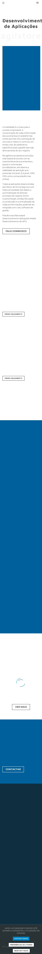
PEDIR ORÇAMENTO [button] (13, 314)
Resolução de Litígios (12, 912)
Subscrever (10, 866)
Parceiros (6, 901)
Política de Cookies (11, 908)
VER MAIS (21, 707)
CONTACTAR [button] (13, 769)
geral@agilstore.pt (13, 836)
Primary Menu (37, 2)
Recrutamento (20, 901)
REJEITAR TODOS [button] (21, 951)
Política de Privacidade (13, 904)
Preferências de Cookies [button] (21, 945)
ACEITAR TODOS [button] (21, 938)
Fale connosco (16, 231)
